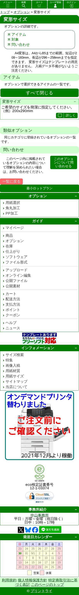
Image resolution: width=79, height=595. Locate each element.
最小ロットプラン (39, 188)
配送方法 (13, 299)
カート (39, 2)
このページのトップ (47, 585)
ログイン (71, 2)
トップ (5, 12)
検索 (23, 2)
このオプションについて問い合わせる (63, 162)
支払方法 (13, 304)
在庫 (9, 246)
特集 (9, 360)
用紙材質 (13, 371)
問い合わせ (21, 45)
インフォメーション (37, 348)
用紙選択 (13, 203)
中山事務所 (39, 515)
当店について (16, 387)
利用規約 (9, 580)
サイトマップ (16, 381)
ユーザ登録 (55, 2)
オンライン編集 (18, 275)
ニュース (13, 328)
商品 (9, 235)
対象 (15, 39)
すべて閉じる (39, 92)
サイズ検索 (15, 355)
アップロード (16, 270)
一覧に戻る (11, 181)
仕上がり (13, 251)
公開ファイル (16, 281)
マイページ (15, 228)
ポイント (13, 310)
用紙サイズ (15, 376)
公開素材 (13, 286)
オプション (22, 12)
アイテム (19, 34)
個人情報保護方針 (32, 580)
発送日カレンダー (37, 537)
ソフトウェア (16, 257)
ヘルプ (11, 323)
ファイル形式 (16, 262)
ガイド (37, 221)
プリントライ (41, 591)
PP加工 (12, 213)
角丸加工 (13, 208)
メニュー (7, 2)
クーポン (13, 315)
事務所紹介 (38, 509)
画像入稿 (13, 365)
